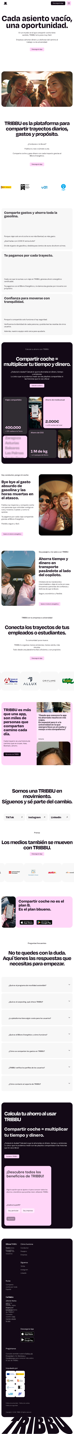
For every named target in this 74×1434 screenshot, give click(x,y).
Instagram (24, 1270)
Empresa (24, 1255)
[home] (5, 3)
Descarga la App (58, 3)
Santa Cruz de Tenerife (14, 450)
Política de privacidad (12, 1403)
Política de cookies (24, 1403)
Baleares (12, 437)
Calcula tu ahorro (37, 385)
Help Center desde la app (11, 1319)
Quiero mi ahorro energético (12, 534)
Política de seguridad (12, 1405)
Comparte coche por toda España (11, 1287)
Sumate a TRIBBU (11, 1156)
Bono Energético (10, 1249)
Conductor (25, 1248)
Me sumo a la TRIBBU (12, 754)
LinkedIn (23, 1273)
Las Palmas (14, 442)
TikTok (23, 1266)
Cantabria (13, 457)
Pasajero (24, 1251)
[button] (68, 3)
